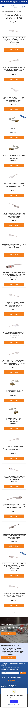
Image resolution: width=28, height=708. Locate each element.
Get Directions (11, 680)
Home (2, 11)
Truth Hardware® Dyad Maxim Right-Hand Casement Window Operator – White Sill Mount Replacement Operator (14, 69)
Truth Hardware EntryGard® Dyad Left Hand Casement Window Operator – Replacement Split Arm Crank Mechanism (14, 215)
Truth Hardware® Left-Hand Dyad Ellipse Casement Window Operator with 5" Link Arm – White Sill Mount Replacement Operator (14, 244)
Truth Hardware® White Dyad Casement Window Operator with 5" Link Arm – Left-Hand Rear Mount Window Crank (14, 99)
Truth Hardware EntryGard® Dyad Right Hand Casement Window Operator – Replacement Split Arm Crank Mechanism (14, 535)
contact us (8, 657)
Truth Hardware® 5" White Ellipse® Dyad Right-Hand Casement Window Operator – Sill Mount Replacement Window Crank (14, 448)
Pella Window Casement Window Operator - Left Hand (14, 127)
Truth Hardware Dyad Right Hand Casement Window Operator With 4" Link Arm (14, 332)
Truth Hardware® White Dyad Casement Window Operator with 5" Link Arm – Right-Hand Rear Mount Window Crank (14, 185)
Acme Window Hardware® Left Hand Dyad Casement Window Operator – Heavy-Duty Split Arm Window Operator (14, 274)
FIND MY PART (9, 633)
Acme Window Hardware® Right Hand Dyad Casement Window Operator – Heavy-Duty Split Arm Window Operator (14, 506)
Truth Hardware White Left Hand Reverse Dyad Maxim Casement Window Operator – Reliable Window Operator (14, 595)
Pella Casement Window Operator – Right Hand (14, 156)
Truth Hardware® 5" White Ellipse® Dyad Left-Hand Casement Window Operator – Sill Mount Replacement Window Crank (14, 304)
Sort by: (12, 22)
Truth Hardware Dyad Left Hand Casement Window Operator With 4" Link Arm (14, 477)
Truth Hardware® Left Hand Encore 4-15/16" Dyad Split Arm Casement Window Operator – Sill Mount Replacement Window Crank (14, 565)
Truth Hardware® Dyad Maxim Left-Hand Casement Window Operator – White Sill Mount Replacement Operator (14, 39)
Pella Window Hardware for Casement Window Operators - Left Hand (14, 390)
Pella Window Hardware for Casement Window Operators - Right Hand (14, 419)
